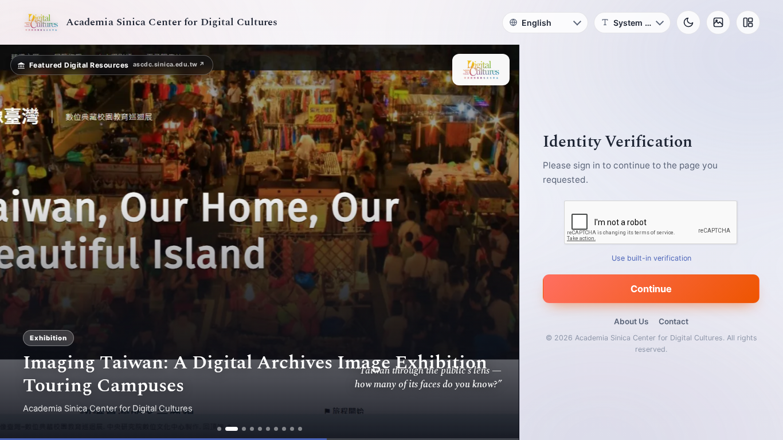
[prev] (20, 242)
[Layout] (748, 22)
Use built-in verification (651, 258)
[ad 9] (292, 429)
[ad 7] (276, 429)
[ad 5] (260, 429)
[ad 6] (268, 429)
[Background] (718, 22)
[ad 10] (300, 429)
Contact (673, 321)
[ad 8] (284, 429)
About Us (631, 321)
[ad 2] (231, 429)
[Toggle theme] (688, 22)
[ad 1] (219, 429)
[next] (498, 242)
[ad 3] (244, 429)
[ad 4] (252, 429)
